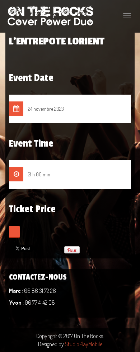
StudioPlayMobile (83, 344)
